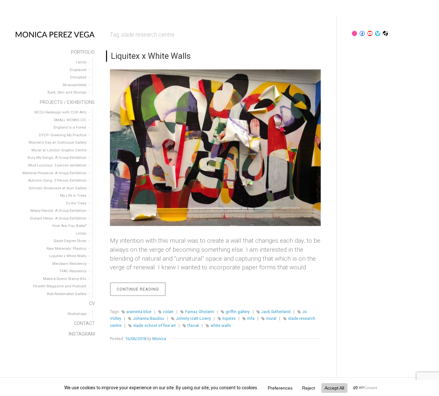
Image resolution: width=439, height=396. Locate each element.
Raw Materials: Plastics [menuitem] (66, 248)
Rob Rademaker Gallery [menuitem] (66, 294)
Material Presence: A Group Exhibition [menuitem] (54, 173)
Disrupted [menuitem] (78, 77)
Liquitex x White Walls (151, 56)
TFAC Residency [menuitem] (72, 271)
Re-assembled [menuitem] (74, 85)
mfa (251, 318)
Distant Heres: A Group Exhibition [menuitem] (58, 218)
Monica (159, 338)
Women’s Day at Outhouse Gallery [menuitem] (57, 142)
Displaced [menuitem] (78, 70)
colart (168, 311)
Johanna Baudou (148, 318)
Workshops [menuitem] (76, 313)
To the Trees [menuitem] (76, 203)
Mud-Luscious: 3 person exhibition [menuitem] (57, 165)
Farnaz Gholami (199, 311)
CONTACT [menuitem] (84, 323)
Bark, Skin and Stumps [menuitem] (67, 92)
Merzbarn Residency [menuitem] (69, 263)
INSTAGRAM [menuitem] (81, 334)
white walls (221, 325)
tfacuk (193, 325)
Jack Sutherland (276, 311)
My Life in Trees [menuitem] (73, 195)
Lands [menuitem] (81, 62)
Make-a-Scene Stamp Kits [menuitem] (64, 278)
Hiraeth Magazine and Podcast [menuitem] (59, 286)
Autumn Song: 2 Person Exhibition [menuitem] (57, 180)
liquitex (229, 318)
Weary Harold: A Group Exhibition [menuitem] (58, 210)
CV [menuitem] (92, 303)
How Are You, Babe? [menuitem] (69, 225)
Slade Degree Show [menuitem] (69, 241)
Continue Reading (141, 291)
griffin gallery (238, 311)
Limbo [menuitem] (81, 233)
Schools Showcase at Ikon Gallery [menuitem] (57, 188)
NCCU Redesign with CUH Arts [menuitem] (60, 112)
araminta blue (138, 311)
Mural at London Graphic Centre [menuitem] (58, 150)
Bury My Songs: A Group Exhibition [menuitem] (57, 157)
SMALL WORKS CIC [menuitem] (70, 120)
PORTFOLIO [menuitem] (83, 52)
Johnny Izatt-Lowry (193, 318)
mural (271, 318)
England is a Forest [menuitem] (70, 127)
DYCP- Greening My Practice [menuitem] (62, 135)
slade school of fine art (154, 325)
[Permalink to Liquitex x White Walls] (215, 147)
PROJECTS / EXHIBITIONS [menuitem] (67, 102)
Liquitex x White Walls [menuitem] (67, 256)
